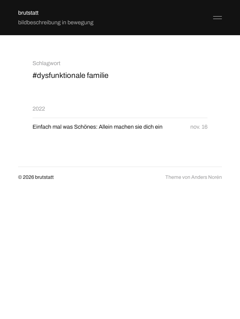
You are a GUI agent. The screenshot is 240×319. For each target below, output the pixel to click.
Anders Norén (206, 177)
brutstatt (28, 13)
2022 (38, 109)
